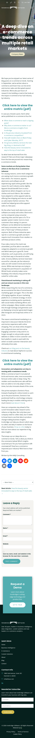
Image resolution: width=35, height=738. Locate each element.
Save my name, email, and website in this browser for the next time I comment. (17, 555)
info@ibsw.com (9, 679)
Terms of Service (23, 732)
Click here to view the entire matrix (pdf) (17, 107)
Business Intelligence (8, 648)
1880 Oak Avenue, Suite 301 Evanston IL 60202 (13, 674)
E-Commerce (5, 651)
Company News (17, 54)
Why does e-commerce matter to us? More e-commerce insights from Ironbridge (17, 127)
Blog (2, 660)
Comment (7, 514)
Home (3, 644)
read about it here (17, 403)
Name (5, 528)
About (3, 657)
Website (5, 544)
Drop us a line (19, 427)
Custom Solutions (7, 654)
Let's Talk (27, 2)
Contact (3, 663)
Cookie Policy (17, 734)
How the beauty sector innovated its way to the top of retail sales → (16, 490)
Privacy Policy (11, 732)
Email (5, 536)
